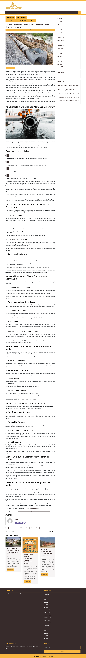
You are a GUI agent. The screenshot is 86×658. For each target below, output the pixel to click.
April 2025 (60, 64)
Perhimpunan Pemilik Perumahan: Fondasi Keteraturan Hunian (28, 559)
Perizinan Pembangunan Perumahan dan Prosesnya (46, 552)
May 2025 (60, 61)
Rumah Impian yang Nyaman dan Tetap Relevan (68, 97)
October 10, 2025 (11, 29)
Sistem (27, 527)
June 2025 (60, 58)
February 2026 (61, 37)
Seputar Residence (21, 17)
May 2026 (60, 29)
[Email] (25, 523)
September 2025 (61, 50)
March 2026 (60, 35)
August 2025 (60, 53)
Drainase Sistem (19, 527)
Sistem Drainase (35, 527)
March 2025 (60, 66)
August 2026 (60, 21)
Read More (10, 570)
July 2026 (60, 24)
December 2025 (61, 43)
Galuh (18, 29)
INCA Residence (10, 17)
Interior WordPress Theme (39, 656)
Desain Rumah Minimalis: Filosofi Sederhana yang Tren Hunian (13, 551)
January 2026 (60, 40)
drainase (11, 527)
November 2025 (61, 45)
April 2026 (60, 32)
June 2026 (60, 27)
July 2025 (60, 56)
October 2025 (60, 48)
